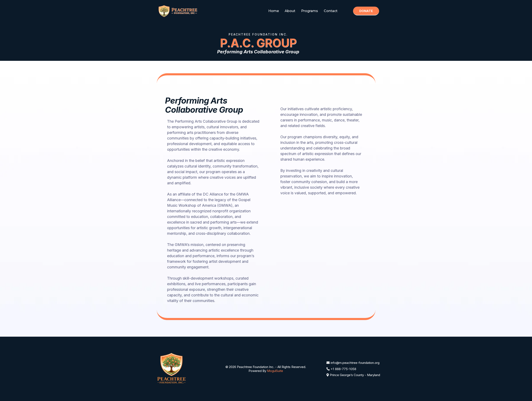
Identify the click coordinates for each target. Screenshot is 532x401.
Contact (330, 11)
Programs (309, 11)
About (290, 11)
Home (273, 11)
